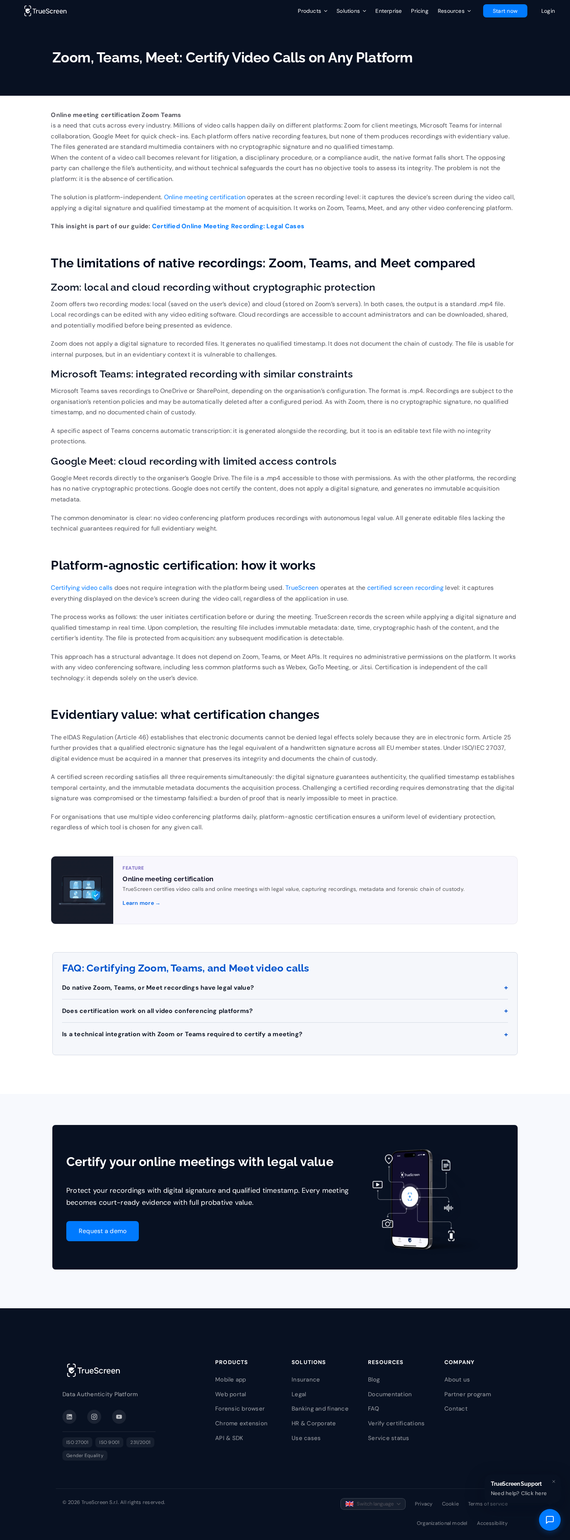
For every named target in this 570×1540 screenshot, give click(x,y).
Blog (374, 1379)
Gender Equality (85, 1455)
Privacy (424, 1503)
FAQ (373, 1409)
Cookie (450, 1503)
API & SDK (229, 1438)
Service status (388, 1438)
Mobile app (230, 1379)
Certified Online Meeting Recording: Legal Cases (228, 226)
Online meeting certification (205, 197)
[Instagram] (94, 1417)
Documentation (390, 1394)
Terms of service (488, 1503)
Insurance (306, 1379)
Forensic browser (240, 1409)
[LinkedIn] (69, 1417)
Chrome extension (241, 1423)
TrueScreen (301, 588)
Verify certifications (396, 1423)
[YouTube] (119, 1417)
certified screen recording (405, 588)
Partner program (467, 1394)
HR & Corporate (314, 1423)
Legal (299, 1394)
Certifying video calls (81, 588)
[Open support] (550, 1520)
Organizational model (442, 1523)
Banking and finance (320, 1409)
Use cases (306, 1438)
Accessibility (492, 1523)
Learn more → (142, 902)
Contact (456, 1409)
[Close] (553, 1481)
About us (457, 1379)
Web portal (230, 1394)
